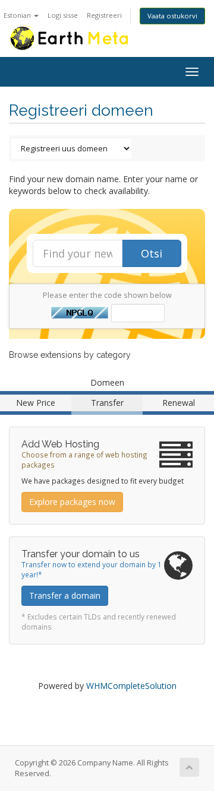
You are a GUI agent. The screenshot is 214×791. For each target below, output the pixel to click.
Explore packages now (72, 501)
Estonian (18, 15)
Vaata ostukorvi (172, 15)
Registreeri (104, 15)
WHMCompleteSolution (131, 685)
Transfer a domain (64, 595)
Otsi (151, 253)
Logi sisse (63, 15)
